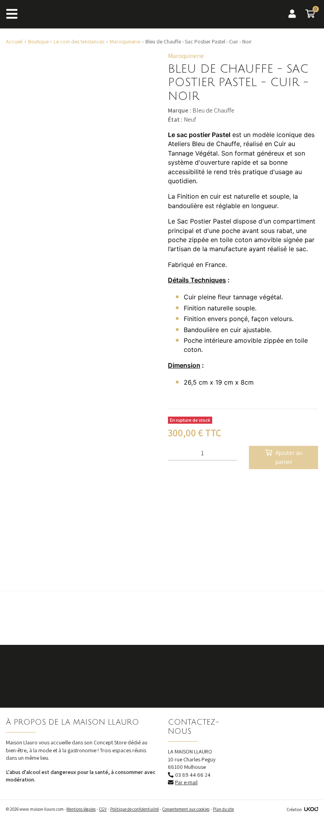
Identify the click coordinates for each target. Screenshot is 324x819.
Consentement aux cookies (185, 809)
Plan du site (223, 809)
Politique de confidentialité (134, 809)
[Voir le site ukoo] (311, 809)
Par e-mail (186, 782)
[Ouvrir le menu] (12, 14)
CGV (103, 809)
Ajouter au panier (288, 457)
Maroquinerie (186, 56)
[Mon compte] (292, 14)
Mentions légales (81, 809)
